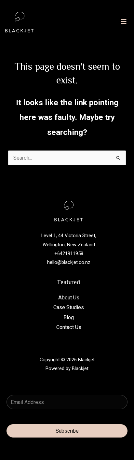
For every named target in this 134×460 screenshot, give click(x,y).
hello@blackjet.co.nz (68, 262)
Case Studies (68, 307)
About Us (68, 298)
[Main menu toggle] (123, 21)
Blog (68, 317)
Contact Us (68, 327)
